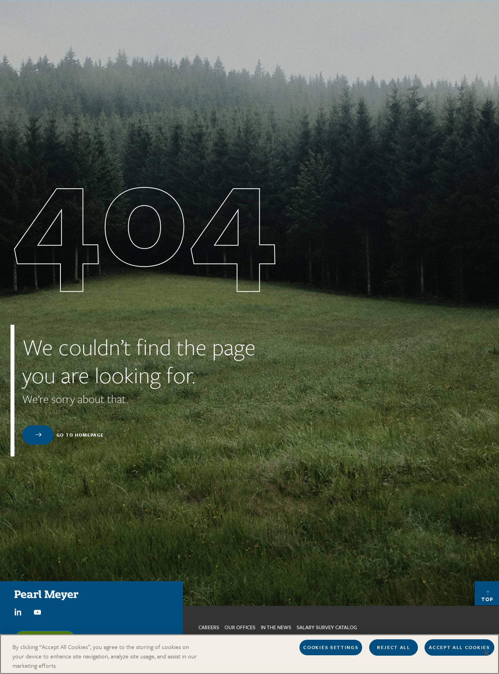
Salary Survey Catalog (327, 627)
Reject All (394, 647)
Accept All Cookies (459, 647)
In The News (276, 627)
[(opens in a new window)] (17, 611)
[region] (249, 654)
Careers (208, 627)
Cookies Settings (330, 647)
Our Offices (240, 627)
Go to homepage (80, 435)
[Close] (486, 653)
